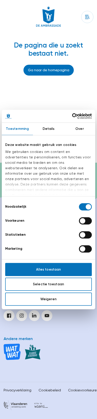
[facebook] (9, 315)
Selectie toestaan (48, 284)
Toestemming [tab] (17, 129)
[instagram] (21, 315)
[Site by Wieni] (41, 406)
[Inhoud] (87, 17)
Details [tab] (49, 129)
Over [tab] (79, 129)
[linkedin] (34, 315)
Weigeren (48, 299)
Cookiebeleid (50, 390)
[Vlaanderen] (15, 406)
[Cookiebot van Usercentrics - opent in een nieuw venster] (72, 116)
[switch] (85, 220)
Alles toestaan (48, 269)
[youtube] (47, 315)
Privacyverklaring (17, 390)
